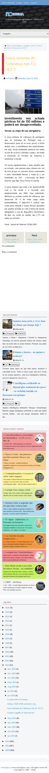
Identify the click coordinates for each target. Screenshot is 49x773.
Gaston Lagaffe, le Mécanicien (20, 713)
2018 (7, 643)
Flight (26, 3)
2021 (7, 630)
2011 (7, 746)
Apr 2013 (12, 723)
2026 (7, 608)
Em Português (16, 46)
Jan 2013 (11, 736)
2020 (7, 634)
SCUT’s (33, 46)
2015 (7, 656)
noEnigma (5, 767)
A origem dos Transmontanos (19, 552)
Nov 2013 (12, 673)
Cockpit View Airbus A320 (17, 490)
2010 (7, 750)
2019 (7, 638)
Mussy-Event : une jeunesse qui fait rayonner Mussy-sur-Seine (17, 457)
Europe (19, 3)
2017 (7, 647)
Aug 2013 (12, 687)
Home (8, 46)
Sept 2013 (12, 682)
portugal (26, 46)
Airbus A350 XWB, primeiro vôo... (22, 704)
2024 (7, 616)
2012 (7, 741)
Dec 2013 (12, 669)
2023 (7, 621)
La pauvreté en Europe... (18, 699)
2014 (7, 661)
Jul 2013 (11, 691)
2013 (7, 665)
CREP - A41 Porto (13, 582)
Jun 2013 (11, 695)
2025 (7, 612)
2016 (7, 652)
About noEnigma (8, 3)
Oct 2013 (12, 678)
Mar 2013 (12, 727)
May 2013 (12, 718)
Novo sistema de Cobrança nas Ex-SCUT (25, 708)
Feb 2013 (12, 731)
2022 (7, 625)
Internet (34, 3)
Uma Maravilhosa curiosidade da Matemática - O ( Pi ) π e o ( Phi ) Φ (18, 438)
